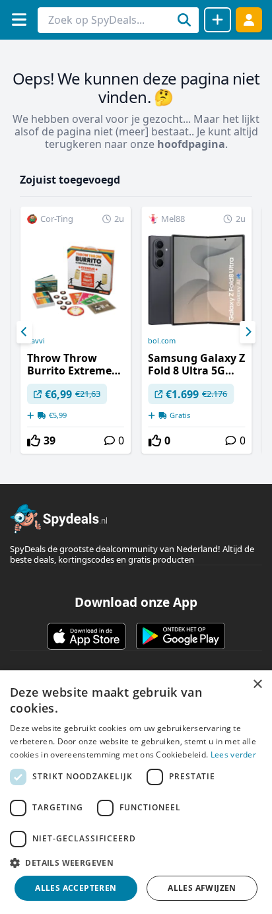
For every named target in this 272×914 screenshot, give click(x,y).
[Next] (247, 332)
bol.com (162, 340)
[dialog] (136, 792)
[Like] (33, 440)
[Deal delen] (217, 19)
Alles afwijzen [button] (202, 888)
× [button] (257, 684)
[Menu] (19, 19)
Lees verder (233, 754)
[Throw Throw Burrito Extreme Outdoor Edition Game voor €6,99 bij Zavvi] (75, 330)
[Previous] (24, 332)
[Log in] (249, 19)
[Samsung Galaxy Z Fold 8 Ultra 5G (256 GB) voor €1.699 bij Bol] (196, 330)
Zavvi (36, 340)
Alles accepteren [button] (75, 888)
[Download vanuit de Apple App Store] (86, 636)
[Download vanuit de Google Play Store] (180, 636)
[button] (136, 862)
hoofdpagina (191, 144)
